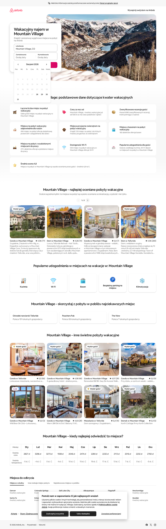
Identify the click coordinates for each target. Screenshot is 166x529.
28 (37, 94)
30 (47, 94)
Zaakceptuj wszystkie (55, 514)
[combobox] (35, 48)
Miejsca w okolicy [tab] (17, 483)
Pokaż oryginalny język (109, 3)
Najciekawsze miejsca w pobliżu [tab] (66, 483)
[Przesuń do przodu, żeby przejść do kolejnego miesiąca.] (46, 64)
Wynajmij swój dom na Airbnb (141, 10)
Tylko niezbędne (83, 514)
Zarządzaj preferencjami (111, 514)
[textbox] (25, 57)
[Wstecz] (78, 200)
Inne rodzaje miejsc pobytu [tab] (39, 483)
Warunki (42, 525)
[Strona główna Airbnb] (16, 10)
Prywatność (31, 525)
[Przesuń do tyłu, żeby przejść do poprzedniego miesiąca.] (18, 64)
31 (18, 99)
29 (42, 94)
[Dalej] (88, 200)
